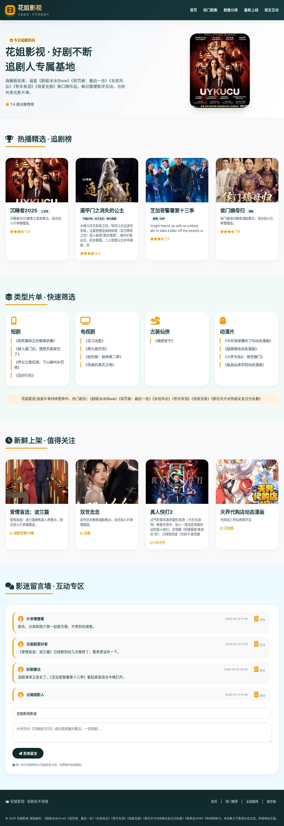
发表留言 (29, 753)
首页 (193, 10)
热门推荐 (231, 801)
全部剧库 (252, 801)
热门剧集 (210, 10)
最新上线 (251, 10)
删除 (262, 619)
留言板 (271, 801)
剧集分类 (231, 10)
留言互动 (271, 10)
